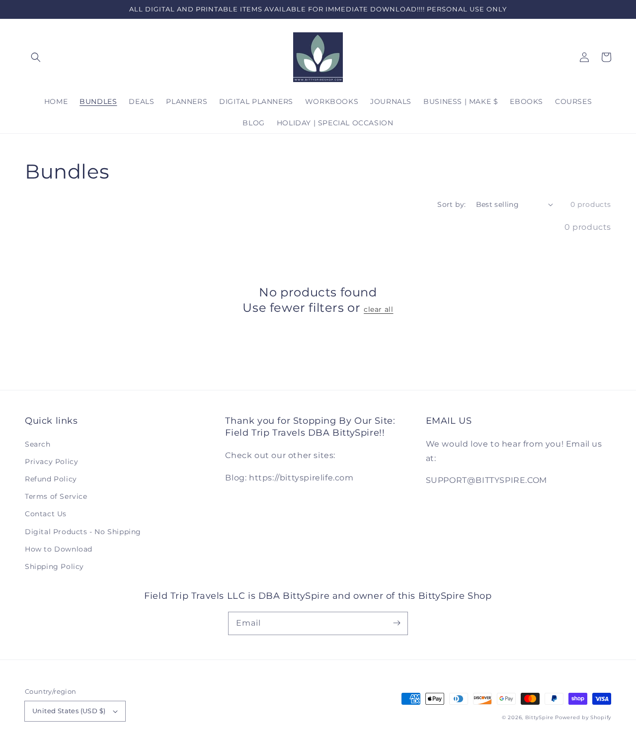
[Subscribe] (396, 623)
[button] (36, 57)
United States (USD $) (68, 711)
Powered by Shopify (583, 717)
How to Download (58, 549)
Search (38, 444)
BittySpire (539, 717)
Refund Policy (51, 478)
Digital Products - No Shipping (83, 531)
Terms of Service (56, 496)
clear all (378, 309)
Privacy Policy (51, 461)
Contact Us (46, 513)
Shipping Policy (54, 566)
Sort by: (451, 204)
